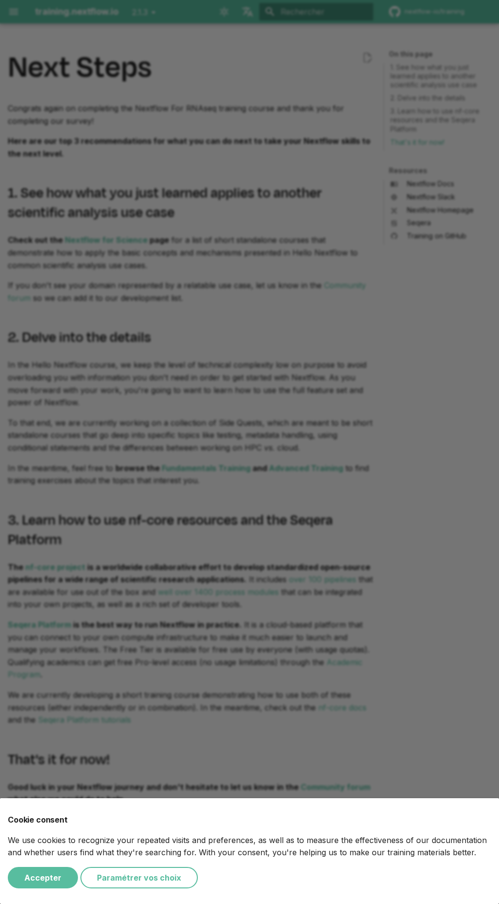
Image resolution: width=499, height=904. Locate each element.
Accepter (42, 878)
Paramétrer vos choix (139, 878)
